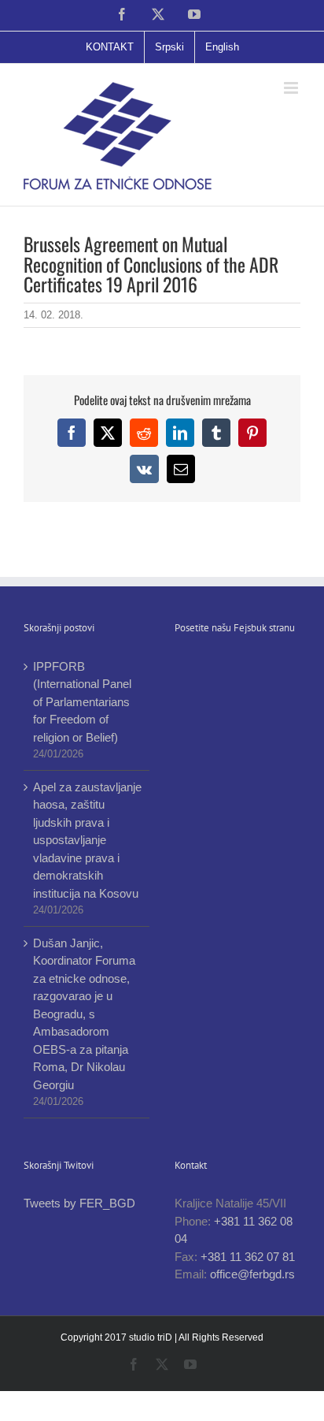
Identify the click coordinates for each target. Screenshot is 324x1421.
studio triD (152, 1337)
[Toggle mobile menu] (292, 88)
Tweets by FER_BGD (79, 1203)
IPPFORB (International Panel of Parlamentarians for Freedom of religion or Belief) (82, 702)
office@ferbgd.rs (252, 1274)
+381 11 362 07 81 (248, 1256)
